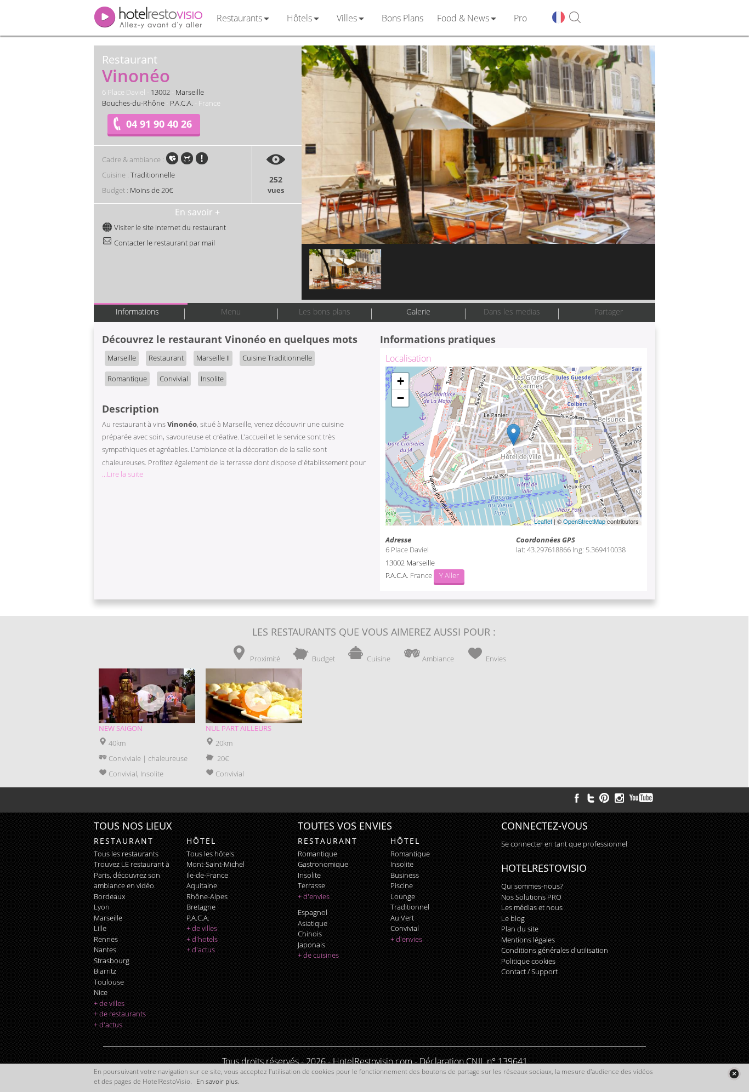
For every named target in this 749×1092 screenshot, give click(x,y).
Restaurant (166, 358)
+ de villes (109, 1003)
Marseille (189, 92)
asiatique (312, 923)
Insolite (212, 379)
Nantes (105, 949)
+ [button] (400, 381)
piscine (401, 885)
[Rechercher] (575, 17)
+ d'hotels (202, 939)
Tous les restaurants (126, 854)
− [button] (400, 398)
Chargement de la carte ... (512, 446)
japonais (311, 945)
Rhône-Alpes (207, 896)
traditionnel (409, 907)
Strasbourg (111, 960)
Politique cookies (528, 961)
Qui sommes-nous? (532, 886)
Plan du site (519, 929)
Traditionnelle (152, 175)
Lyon (102, 907)
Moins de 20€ (151, 190)
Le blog (513, 918)
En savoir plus (217, 1081)
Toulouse (109, 982)
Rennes (106, 939)
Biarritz (105, 971)
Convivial (174, 379)
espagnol (312, 912)
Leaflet (543, 521)
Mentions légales (528, 940)
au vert (402, 918)
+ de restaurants (120, 1014)
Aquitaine (201, 885)
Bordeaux (109, 896)
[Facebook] (577, 798)
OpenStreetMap (584, 521)
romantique (317, 854)
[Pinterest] (604, 798)
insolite (309, 875)
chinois (310, 934)
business (404, 875)
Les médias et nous (532, 907)
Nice (100, 992)
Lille (100, 928)
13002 (160, 92)
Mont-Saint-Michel (215, 864)
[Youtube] (641, 798)
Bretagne (200, 907)
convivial (404, 928)
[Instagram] (619, 799)
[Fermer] (734, 1073)
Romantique (127, 379)
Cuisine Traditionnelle (277, 358)
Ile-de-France (207, 875)
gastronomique (323, 864)
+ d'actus (108, 1025)
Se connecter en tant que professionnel (564, 844)
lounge (402, 896)
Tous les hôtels (210, 854)
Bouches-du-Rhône (133, 103)
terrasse (311, 885)
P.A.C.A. (181, 103)
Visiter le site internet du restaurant (169, 227)
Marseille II (213, 358)
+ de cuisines (318, 955)
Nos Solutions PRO (531, 897)
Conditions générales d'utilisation (554, 950)
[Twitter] (591, 798)
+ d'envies (314, 896)
